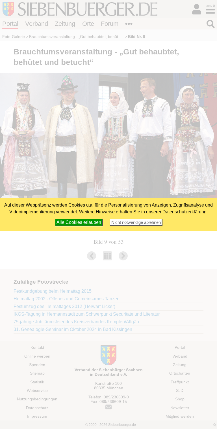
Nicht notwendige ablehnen (136, 222)
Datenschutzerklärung (184, 211)
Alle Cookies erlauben (79, 222)
